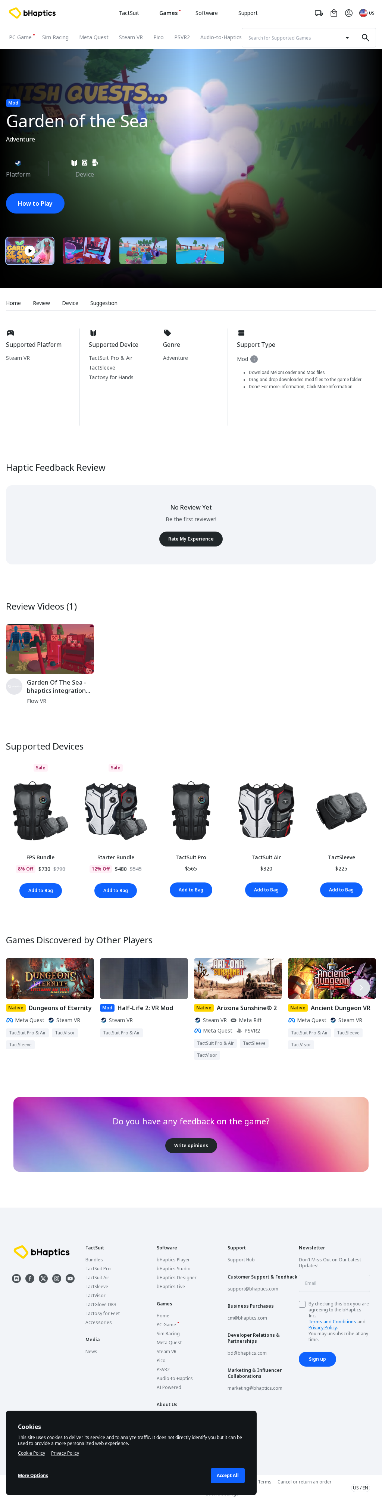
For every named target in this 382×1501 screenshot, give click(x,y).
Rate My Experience (191, 539)
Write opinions (191, 1145)
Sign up (317, 1359)
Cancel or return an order (305, 1482)
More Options (33, 1475)
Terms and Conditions (332, 1321)
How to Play (35, 203)
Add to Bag (40, 890)
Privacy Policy (323, 1327)
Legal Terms (258, 1482)
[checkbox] (302, 1304)
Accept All (228, 1475)
